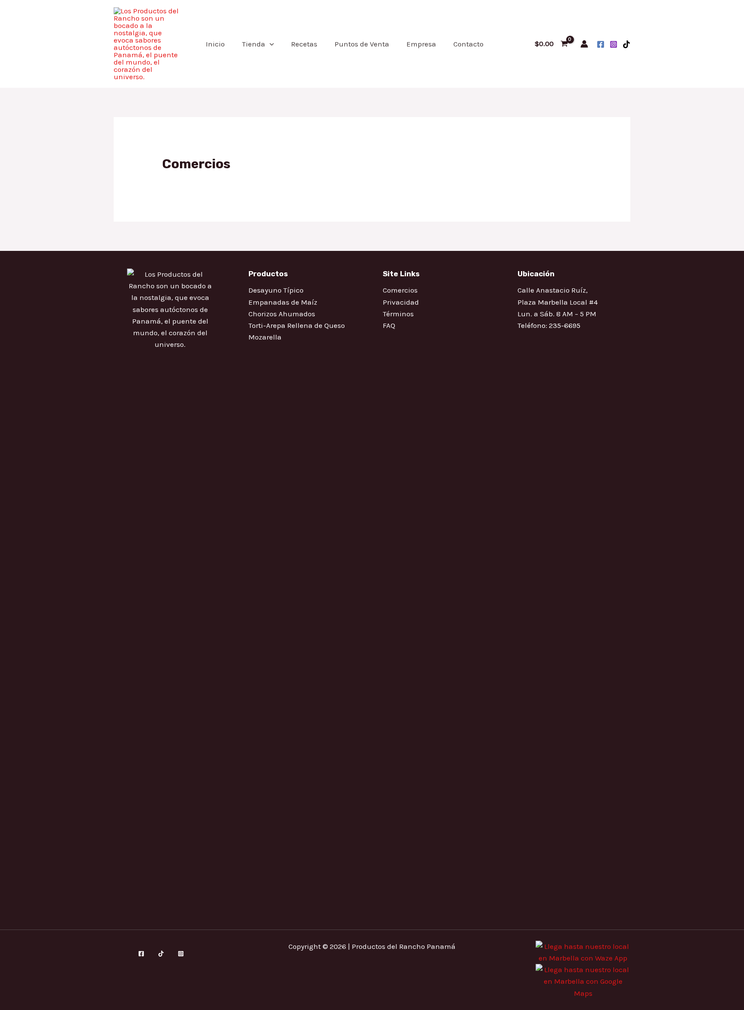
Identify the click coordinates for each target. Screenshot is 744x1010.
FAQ (389, 325)
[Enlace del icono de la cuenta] (584, 44)
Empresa (421, 44)
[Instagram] (613, 44)
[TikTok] (626, 44)
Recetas (304, 44)
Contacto (468, 44)
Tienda (253, 44)
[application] (269, 44)
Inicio (215, 44)
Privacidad (401, 302)
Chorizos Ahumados (281, 313)
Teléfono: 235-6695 (549, 325)
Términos (398, 313)
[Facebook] (600, 44)
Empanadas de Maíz (282, 302)
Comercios (400, 290)
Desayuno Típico (276, 290)
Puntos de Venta (362, 44)
